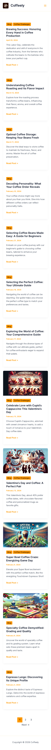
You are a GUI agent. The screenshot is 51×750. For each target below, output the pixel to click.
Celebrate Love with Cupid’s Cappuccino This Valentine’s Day (24, 409)
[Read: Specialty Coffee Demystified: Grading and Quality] (25, 605)
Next (25, 724)
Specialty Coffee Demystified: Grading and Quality (25, 629)
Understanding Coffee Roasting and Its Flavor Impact (25, 87)
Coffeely (18, 5)
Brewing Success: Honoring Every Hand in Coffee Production (23, 32)
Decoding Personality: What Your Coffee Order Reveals (23, 185)
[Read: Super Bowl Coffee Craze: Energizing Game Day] (25, 535)
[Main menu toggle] (45, 6)
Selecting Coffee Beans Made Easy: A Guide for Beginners (25, 234)
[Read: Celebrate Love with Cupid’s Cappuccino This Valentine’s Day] (25, 383)
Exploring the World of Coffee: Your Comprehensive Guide (25, 333)
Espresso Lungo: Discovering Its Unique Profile (24, 678)
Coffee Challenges (22, 24)
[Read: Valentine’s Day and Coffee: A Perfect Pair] (25, 460)
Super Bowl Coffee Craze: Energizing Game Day (22, 558)
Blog (9, 24)
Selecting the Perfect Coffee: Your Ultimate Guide (24, 283)
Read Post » (12, 65)
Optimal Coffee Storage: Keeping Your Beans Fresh (22, 136)
